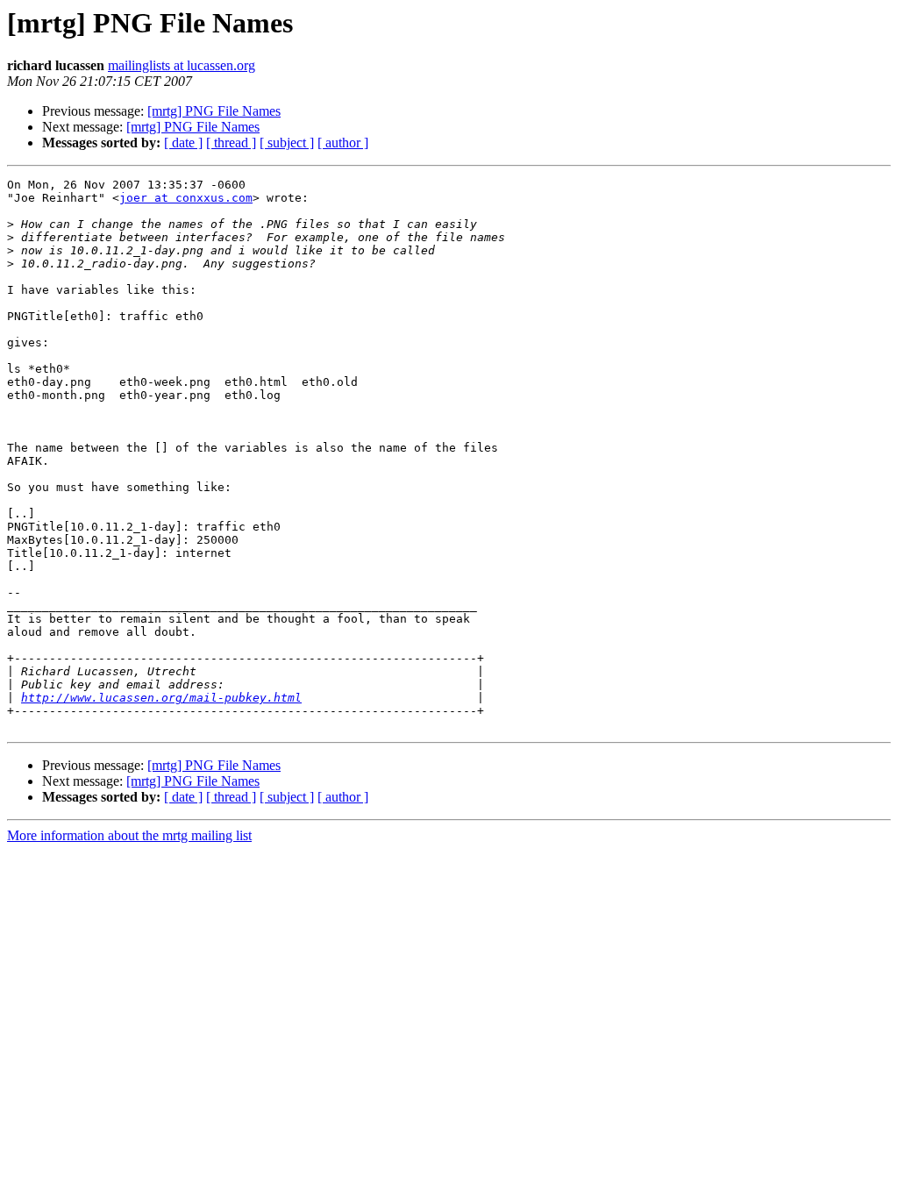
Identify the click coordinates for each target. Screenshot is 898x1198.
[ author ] (342, 142)
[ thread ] (231, 142)
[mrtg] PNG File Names (214, 110)
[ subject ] (287, 142)
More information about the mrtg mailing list (129, 835)
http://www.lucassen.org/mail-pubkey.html (161, 697)
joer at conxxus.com (186, 197)
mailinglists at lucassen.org (181, 65)
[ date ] (183, 142)
